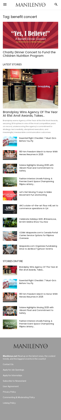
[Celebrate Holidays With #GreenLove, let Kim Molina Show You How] (10, 222)
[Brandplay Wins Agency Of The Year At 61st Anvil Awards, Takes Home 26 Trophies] (30, 89)
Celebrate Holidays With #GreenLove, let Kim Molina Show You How (37, 220)
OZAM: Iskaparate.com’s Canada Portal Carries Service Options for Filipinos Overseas (38, 235)
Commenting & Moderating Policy (19, 397)
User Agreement (11, 386)
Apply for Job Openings (13, 370)
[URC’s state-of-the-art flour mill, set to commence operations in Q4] (10, 209)
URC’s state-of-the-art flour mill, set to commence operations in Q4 (38, 207)
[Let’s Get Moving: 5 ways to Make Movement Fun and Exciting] (10, 195)
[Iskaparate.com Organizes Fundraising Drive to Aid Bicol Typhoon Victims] (10, 249)
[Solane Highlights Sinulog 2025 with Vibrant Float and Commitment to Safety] (10, 168)
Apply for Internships (12, 375)
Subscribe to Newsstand (14, 381)
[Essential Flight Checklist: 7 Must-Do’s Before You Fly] (10, 141)
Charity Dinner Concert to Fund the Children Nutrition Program (29, 54)
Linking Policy (9, 403)
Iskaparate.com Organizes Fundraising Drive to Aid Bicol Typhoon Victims (38, 247)
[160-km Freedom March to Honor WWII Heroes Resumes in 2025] (10, 155)
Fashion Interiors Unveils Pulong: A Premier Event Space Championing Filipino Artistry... (36, 181)
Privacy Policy (9, 392)
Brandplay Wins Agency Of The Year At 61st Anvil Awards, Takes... (30, 114)
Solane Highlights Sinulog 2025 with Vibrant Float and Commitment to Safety (36, 168)
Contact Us (8, 364)
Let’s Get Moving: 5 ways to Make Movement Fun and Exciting (35, 193)
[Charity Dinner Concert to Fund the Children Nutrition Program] (30, 35)
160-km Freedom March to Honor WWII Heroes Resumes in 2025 (38, 153)
